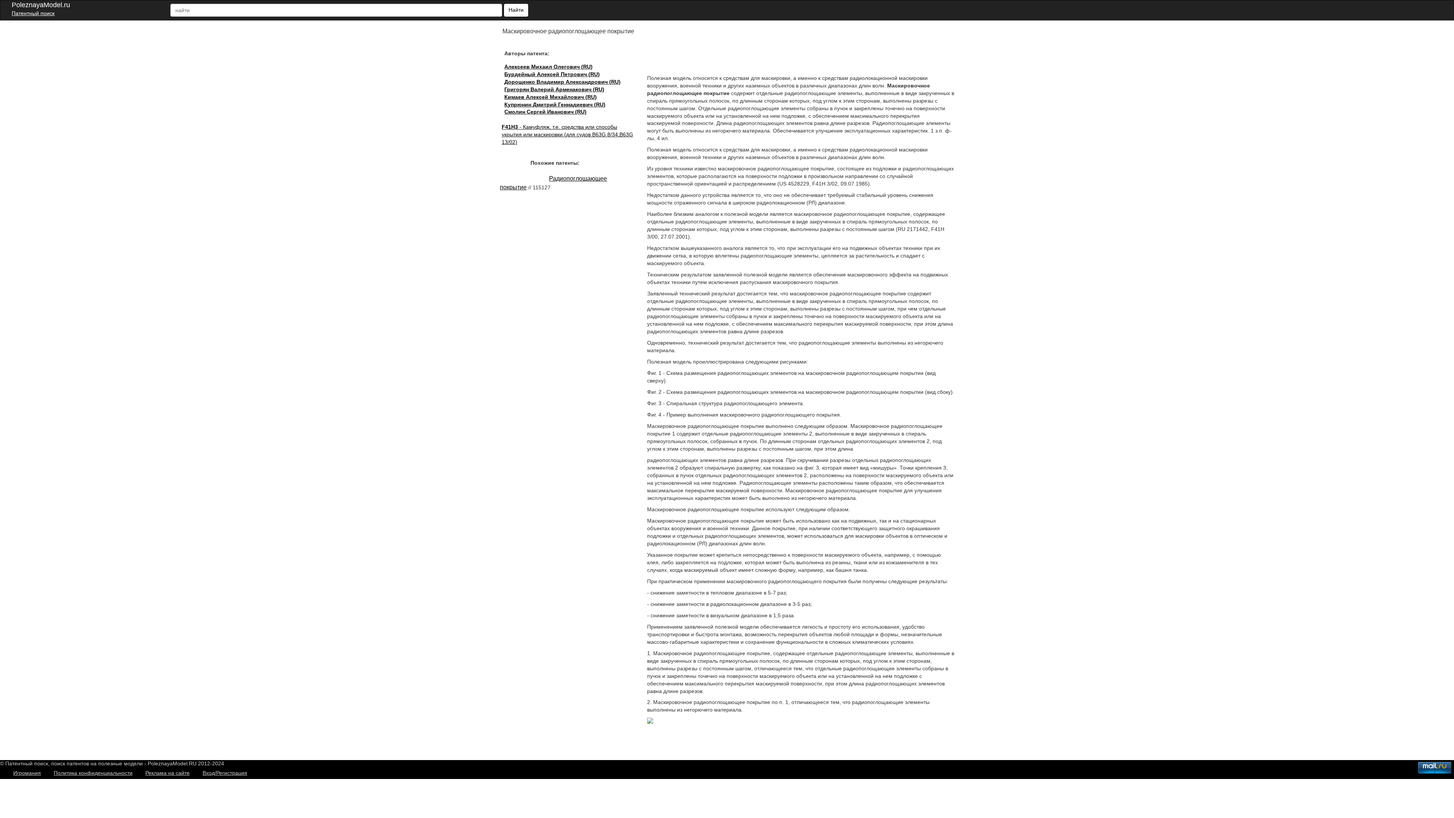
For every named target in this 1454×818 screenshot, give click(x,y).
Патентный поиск (33, 13)
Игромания (27, 773)
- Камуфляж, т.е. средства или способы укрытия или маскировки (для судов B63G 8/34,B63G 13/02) (567, 134)
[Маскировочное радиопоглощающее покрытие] (650, 722)
